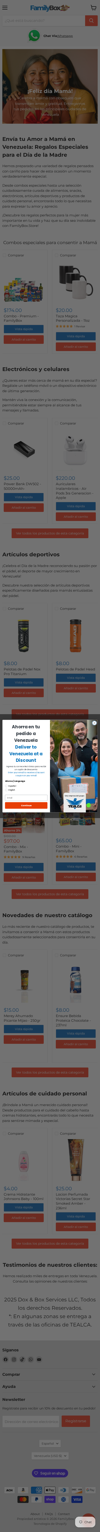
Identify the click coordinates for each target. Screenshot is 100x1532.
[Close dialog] (94, 723)
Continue (26, 805)
